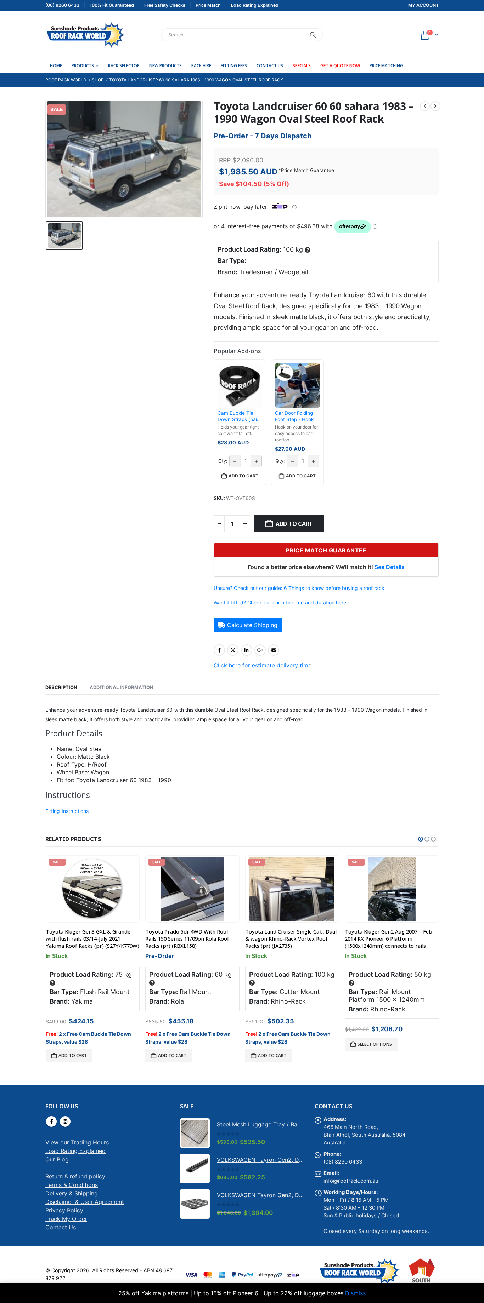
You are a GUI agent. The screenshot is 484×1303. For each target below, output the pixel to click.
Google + (260, 650)
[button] (420, 839)
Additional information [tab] (121, 687)
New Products (165, 66)
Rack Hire (201, 66)
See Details (390, 566)
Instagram (65, 1121)
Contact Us (270, 66)
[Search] (313, 35)
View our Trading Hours (77, 1142)
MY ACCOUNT (423, 5)
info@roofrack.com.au (350, 1181)
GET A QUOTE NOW (340, 66)
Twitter (232, 650)
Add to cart (294, 524)
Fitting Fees (234, 66)
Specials (302, 66)
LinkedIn (246, 650)
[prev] (425, 106)
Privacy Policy (64, 1210)
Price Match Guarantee (307, 170)
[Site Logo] (85, 35)
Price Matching (386, 66)
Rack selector (124, 66)
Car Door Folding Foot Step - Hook (294, 416)
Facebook (219, 650)
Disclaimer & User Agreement (84, 1201)
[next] (435, 106)
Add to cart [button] (243, 475)
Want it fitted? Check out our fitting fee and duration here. (281, 602)
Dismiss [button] (355, 1293)
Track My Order (66, 1218)
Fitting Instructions (67, 811)
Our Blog (57, 1159)
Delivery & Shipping (71, 1193)
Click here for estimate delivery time (262, 665)
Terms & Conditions (71, 1184)
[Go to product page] (195, 1133)
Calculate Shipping (252, 624)
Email (273, 650)
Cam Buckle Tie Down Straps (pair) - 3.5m (239, 416)
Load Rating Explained (75, 1150)
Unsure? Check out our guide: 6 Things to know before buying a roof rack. (300, 588)
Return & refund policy (75, 1176)
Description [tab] (61, 687)
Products (83, 66)
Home (56, 66)
